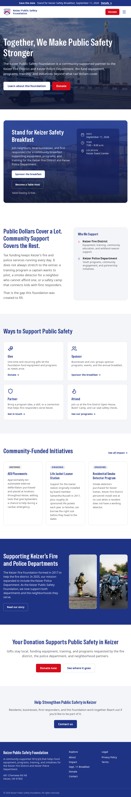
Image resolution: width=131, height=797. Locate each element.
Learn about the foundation (27, 86)
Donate (112, 11)
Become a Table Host (27, 184)
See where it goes (79, 668)
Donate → (13, 374)
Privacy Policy (109, 757)
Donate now (48, 668)
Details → (106, 3)
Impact (73, 762)
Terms (105, 762)
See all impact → (118, 452)
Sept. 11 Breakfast (79, 766)
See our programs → (83, 414)
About (72, 757)
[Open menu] (124, 12)
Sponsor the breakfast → (86, 374)
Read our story (15, 607)
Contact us (65, 724)
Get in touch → (16, 414)
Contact (73, 776)
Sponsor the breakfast (28, 174)
